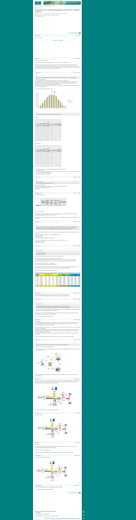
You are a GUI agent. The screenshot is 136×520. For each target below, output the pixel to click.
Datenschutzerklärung (60, 518)
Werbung (78, 518)
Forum (36, 5)
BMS (63, 217)
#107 (79, 292)
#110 (79, 339)
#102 (79, 72)
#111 (79, 378)
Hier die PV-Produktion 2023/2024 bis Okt (45, 182)
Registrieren (47, 5)
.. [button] (54, 254)
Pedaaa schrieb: (39, 114)
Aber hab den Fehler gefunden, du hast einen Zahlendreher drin (52, 345)
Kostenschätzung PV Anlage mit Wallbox (50, 515)
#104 (79, 193)
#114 (79, 455)
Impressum (53, 518)
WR (59, 333)
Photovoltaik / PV (39, 7)
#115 (79, 485)
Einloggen (38, 512)
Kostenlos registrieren (39, 514)
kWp (39, 62)
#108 (79, 299)
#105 (79, 221)
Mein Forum (41, 5)
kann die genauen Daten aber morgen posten (48, 114)
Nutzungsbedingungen (70, 518)
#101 (79, 58)
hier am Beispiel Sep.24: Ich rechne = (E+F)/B (45, 252)
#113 (79, 442)
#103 (79, 177)
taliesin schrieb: (39, 226)
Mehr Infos (47, 514)
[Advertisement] (58, 24)
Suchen (53, 5)
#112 (79, 413)
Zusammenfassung (39, 16)
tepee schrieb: (39, 77)
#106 (79, 245)
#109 (79, 319)
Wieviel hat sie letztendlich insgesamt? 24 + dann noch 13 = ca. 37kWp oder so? (56, 78)
